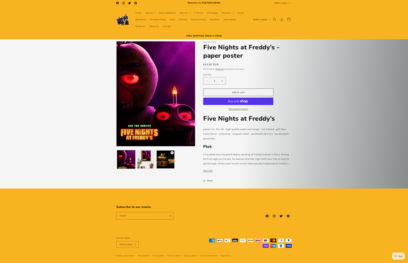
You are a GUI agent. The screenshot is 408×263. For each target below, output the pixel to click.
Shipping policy (190, 256)
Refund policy (143, 256)
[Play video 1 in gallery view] (166, 159)
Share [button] (210, 180)
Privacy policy (158, 256)
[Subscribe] (170, 216)
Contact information (208, 256)
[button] (150, 12)
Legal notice (226, 256)
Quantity (207, 74)
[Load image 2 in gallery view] (146, 159)
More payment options (238, 109)
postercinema (128, 256)
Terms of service (174, 256)
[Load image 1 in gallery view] (126, 159)
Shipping (219, 69)
